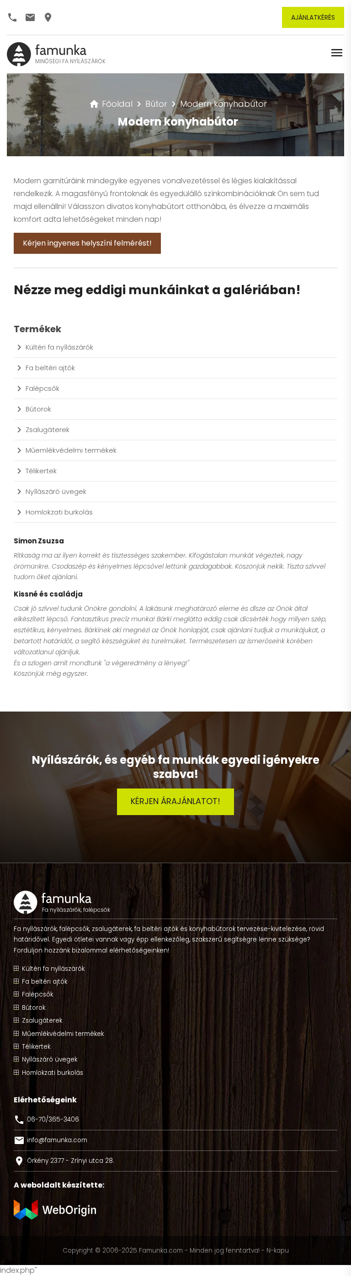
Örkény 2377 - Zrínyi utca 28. (64, 1161)
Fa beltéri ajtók (50, 367)
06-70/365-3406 (46, 1119)
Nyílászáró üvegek (56, 491)
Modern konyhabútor (223, 104)
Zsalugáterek (47, 429)
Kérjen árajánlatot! (175, 801)
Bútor (156, 104)
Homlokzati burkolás (59, 512)
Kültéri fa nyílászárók (59, 347)
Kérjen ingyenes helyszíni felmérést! (87, 243)
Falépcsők (42, 388)
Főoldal (111, 104)
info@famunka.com (50, 1140)
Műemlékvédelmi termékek (71, 450)
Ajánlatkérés (313, 17)
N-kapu (277, 1250)
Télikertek (41, 471)
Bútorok (38, 409)
